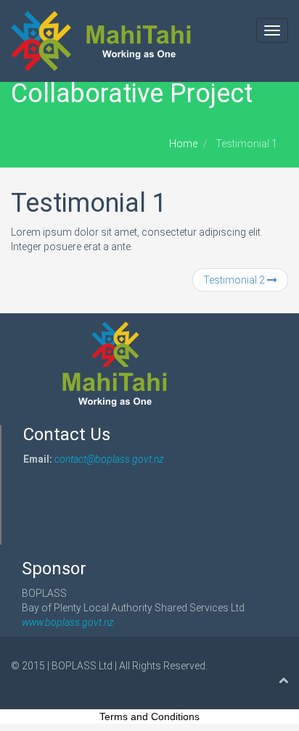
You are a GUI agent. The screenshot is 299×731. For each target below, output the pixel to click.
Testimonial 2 (235, 280)
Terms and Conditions (149, 716)
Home (183, 143)
